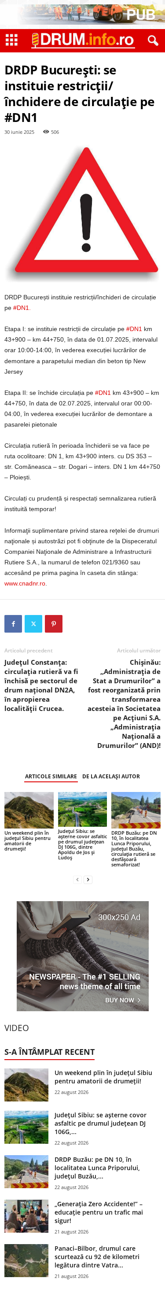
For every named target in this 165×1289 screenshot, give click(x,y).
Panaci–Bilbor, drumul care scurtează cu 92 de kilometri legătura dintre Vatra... (97, 1256)
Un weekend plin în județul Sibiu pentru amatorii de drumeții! (27, 840)
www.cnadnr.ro (24, 583)
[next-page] (88, 879)
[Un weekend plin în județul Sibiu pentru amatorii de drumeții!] (29, 810)
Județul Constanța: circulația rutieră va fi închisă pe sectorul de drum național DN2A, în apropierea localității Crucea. (41, 685)
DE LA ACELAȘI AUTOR (111, 776)
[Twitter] (33, 624)
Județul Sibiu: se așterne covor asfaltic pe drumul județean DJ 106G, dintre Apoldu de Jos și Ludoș (82, 844)
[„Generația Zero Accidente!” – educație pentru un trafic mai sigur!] (26, 1216)
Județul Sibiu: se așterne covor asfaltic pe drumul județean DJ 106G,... (101, 1123)
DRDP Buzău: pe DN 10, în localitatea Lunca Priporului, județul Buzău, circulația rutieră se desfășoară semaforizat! (134, 848)
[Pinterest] (53, 624)
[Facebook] (13, 624)
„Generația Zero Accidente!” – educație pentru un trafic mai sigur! (99, 1212)
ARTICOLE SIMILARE (51, 776)
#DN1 (134, 328)
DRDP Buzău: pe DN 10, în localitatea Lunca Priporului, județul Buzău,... (97, 1167)
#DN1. (22, 307)
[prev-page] (77, 879)
